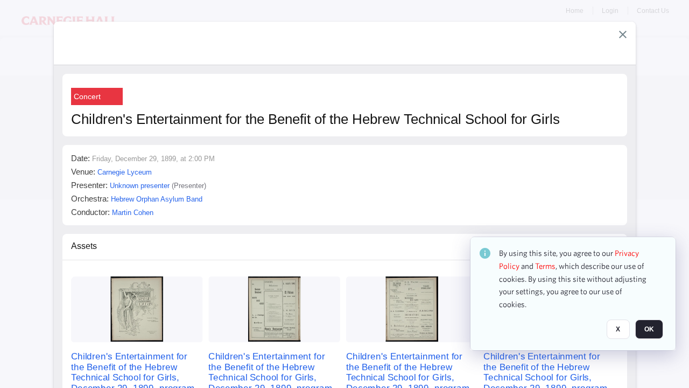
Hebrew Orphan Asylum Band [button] (156, 199)
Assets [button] (84, 246)
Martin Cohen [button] (132, 213)
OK (649, 329)
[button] (622, 34)
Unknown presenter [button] (140, 186)
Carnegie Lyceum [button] (124, 172)
